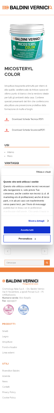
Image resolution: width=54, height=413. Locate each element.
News (5, 381)
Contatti (6, 387)
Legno (5, 336)
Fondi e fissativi (9, 347)
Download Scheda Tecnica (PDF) (28, 119)
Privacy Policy (9, 392)
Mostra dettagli (36, 221)
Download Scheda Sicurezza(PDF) (28, 130)
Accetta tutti (27, 230)
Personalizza (25, 238)
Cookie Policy (9, 397)
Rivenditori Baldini (11, 371)
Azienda (6, 376)
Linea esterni (8, 352)
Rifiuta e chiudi (43, 171)
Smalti (5, 331)
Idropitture (7, 342)
